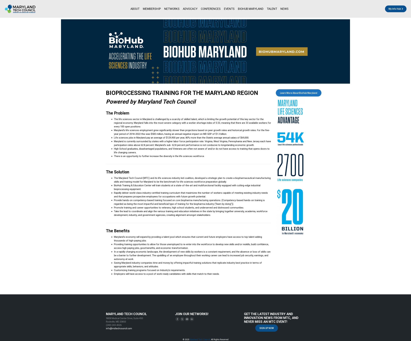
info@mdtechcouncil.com (119, 328)
